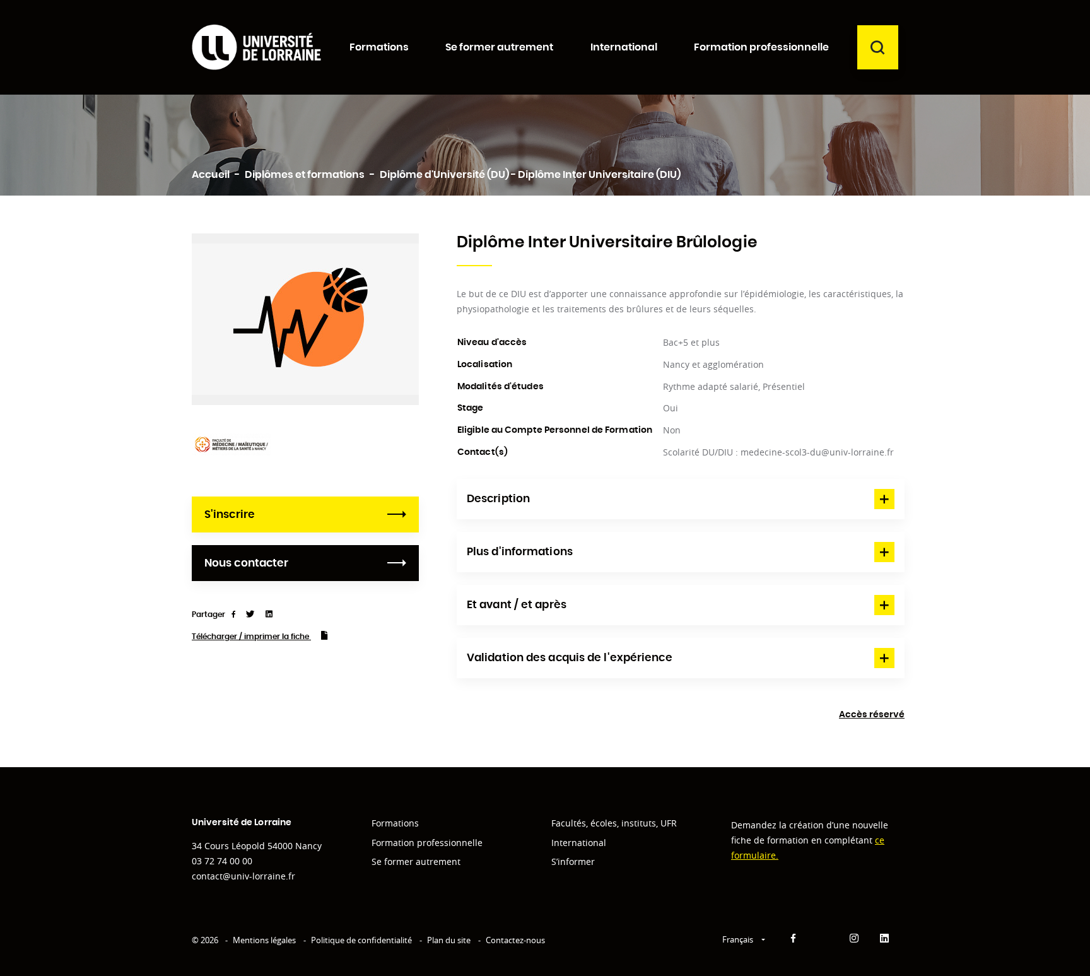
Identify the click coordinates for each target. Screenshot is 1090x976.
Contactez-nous (515, 940)
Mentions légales (264, 940)
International (578, 843)
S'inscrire (229, 514)
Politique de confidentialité (361, 940)
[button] (680, 499)
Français (738, 939)
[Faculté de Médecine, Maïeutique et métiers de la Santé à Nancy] (231, 443)
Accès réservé (872, 714)
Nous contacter (246, 563)
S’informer (573, 861)
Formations (395, 823)
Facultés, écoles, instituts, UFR (614, 823)
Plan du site (449, 940)
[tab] (681, 499)
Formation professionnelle (427, 843)
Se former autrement (416, 861)
